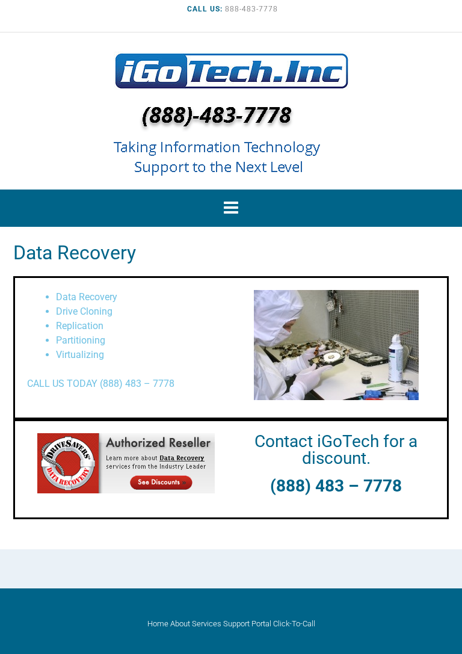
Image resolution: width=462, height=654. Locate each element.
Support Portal (247, 624)
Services (206, 624)
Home (157, 624)
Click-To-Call (294, 624)
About (180, 624)
